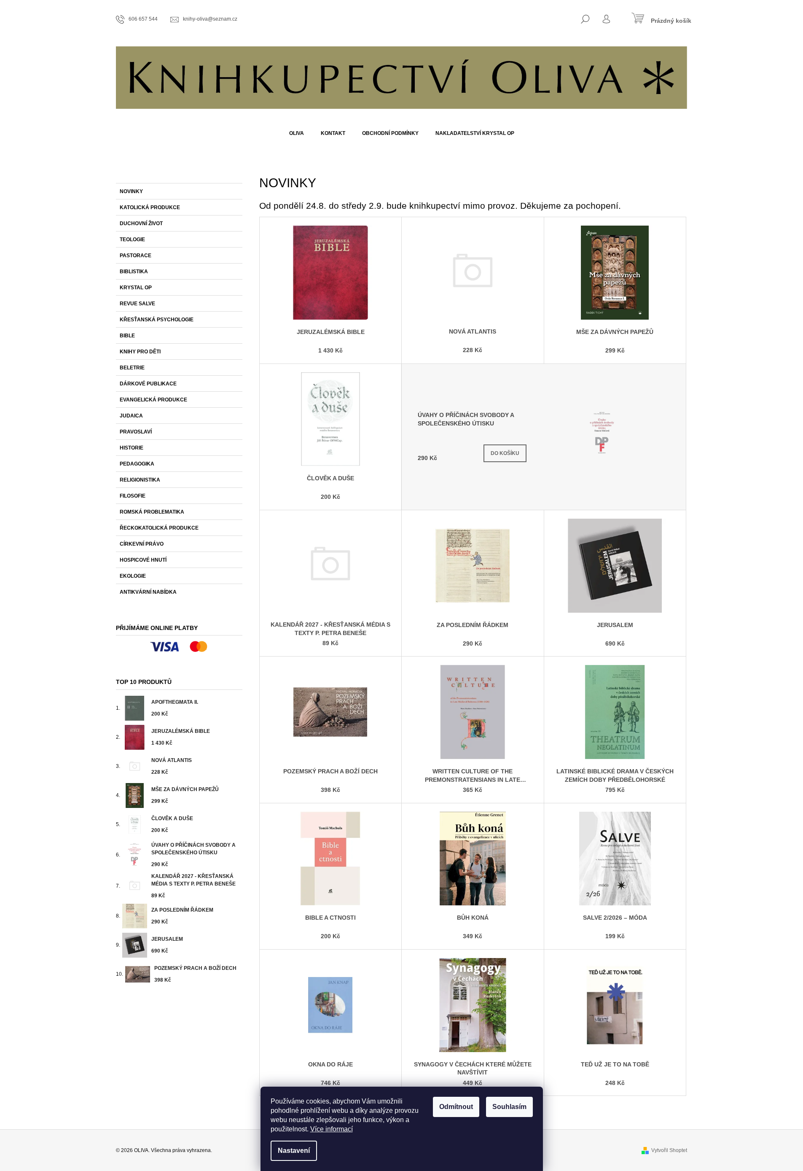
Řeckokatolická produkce (159, 528)
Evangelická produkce (153, 400)
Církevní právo (142, 544)
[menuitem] (296, 133)
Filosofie (132, 496)
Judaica (131, 416)
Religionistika (140, 480)
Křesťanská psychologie (156, 320)
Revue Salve (137, 304)
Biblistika (134, 272)
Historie (131, 448)
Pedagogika (137, 464)
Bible (127, 336)
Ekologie (133, 576)
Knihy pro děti (140, 352)
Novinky (131, 191)
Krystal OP (136, 288)
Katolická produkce (150, 207)
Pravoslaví (136, 432)
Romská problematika (152, 512)
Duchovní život (141, 223)
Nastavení (294, 1150)
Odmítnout (456, 1106)
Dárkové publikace (148, 384)
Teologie (132, 239)
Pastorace (135, 255)
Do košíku (505, 453)
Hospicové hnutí (143, 560)
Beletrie (132, 368)
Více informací (331, 1129)
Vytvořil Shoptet (669, 1150)
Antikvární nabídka (148, 592)
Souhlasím (509, 1106)
